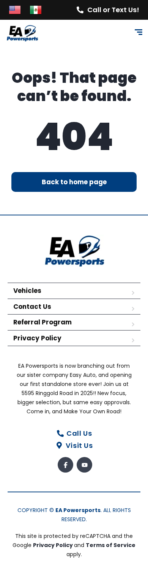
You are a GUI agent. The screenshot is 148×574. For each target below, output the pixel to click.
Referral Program (42, 322)
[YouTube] (84, 465)
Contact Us (32, 306)
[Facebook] (65, 465)
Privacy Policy (37, 338)
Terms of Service (110, 545)
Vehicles (27, 290)
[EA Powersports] (22, 33)
